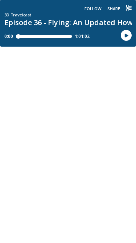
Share (113, 9)
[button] (126, 36)
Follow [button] (93, 9)
